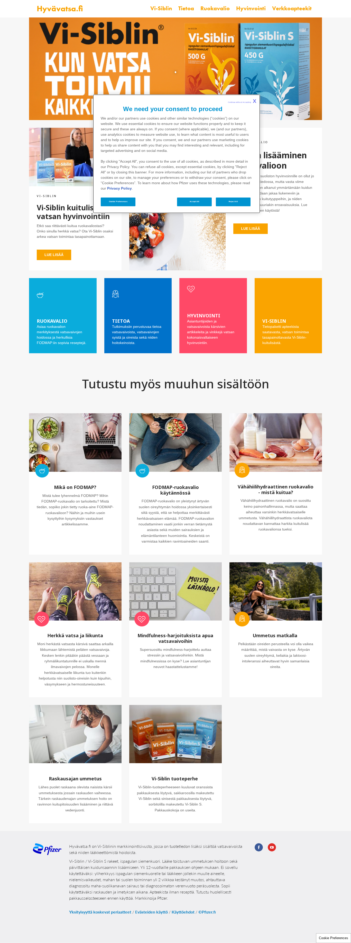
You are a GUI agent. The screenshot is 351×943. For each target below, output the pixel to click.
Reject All (233, 202)
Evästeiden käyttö (151, 912)
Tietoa (186, 8)
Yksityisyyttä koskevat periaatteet (100, 912)
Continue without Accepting (242, 101)
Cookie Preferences (333, 938)
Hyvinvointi (251, 8)
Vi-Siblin (161, 8)
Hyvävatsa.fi (60, 9)
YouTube (272, 847)
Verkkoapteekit (292, 8)
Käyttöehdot (183, 912)
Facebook (259, 847)
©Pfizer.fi (207, 912)
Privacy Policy (119, 188)
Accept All (194, 202)
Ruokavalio (215, 8)
